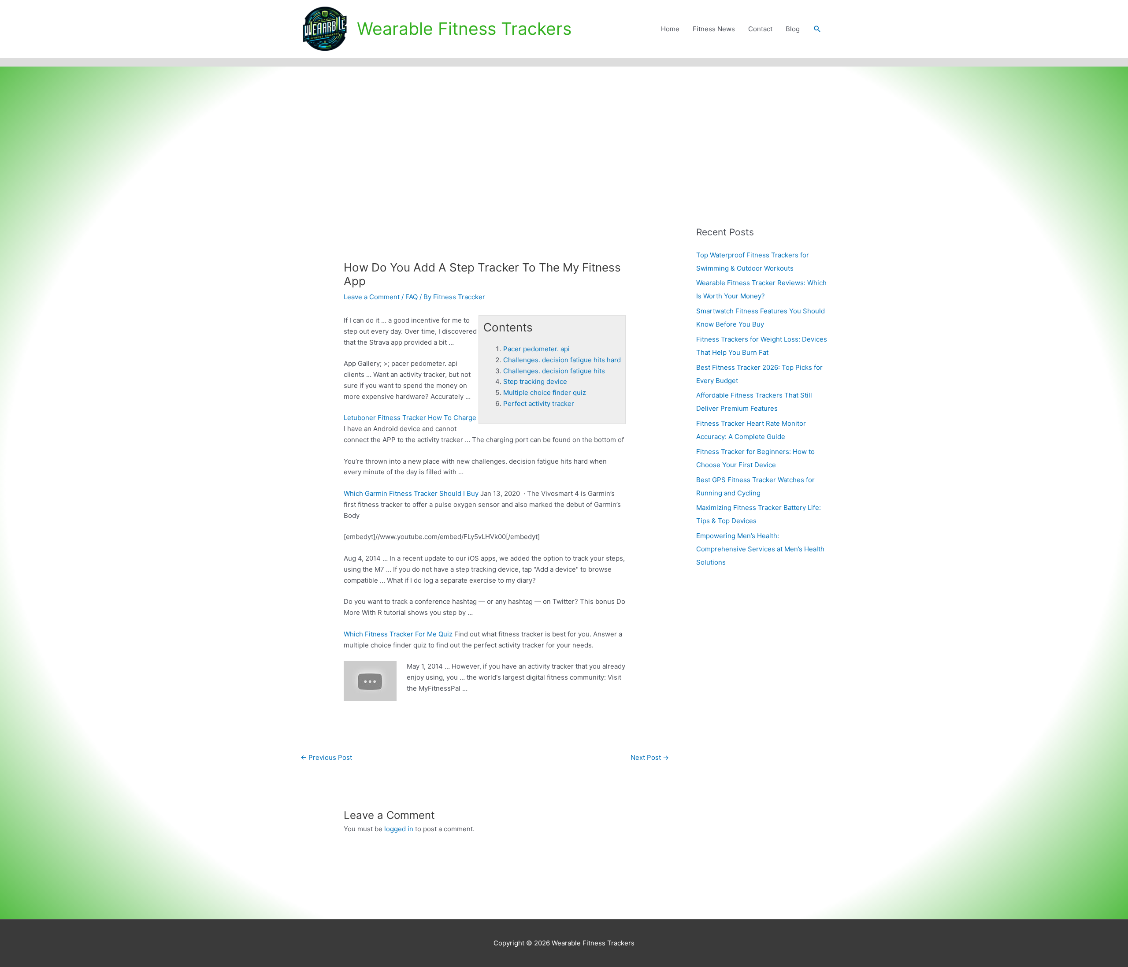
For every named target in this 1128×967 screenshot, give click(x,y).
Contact (760, 29)
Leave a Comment (372, 297)
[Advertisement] (564, 132)
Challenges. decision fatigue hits (554, 371)
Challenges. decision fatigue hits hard (562, 360)
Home (670, 29)
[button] (817, 29)
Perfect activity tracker (538, 403)
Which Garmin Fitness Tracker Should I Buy (411, 493)
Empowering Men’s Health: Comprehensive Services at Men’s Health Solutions (760, 549)
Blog (793, 29)
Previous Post (326, 757)
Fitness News (714, 29)
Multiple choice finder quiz (544, 392)
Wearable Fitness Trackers (464, 28)
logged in (398, 829)
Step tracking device (535, 381)
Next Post (650, 757)
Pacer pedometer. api (536, 349)
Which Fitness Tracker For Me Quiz (398, 634)
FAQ (411, 297)
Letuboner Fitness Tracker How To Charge (410, 417)
